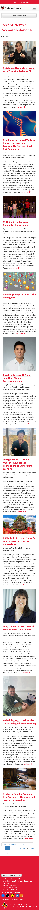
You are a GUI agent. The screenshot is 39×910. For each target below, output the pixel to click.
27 (16, 848)
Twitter (7, 895)
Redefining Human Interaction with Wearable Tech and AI (19, 69)
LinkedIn (17, 895)
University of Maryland (19, 2)
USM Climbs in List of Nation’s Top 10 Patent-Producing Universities (19, 541)
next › (33, 848)
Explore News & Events (19, 16)
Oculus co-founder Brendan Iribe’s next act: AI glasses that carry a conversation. (19, 797)
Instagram (12, 895)
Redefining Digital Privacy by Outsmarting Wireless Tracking (19, 722)
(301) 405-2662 (15, 892)
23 (31, 844)
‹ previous (12, 844)
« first (5, 844)
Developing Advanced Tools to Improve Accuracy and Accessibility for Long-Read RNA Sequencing (19, 144)
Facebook (3, 895)
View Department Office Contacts (11, 875)
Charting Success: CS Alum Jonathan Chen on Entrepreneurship (17, 378)
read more (20, 107)
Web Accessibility (7, 899)
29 (24, 848)
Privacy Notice (18, 899)
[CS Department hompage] (20, 904)
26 (11, 848)
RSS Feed (22, 895)
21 (23, 844)
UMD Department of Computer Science (16, 7)
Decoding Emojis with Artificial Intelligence (19, 296)
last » (4, 852)
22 (27, 844)
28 (20, 848)
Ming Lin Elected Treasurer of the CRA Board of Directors (18, 628)
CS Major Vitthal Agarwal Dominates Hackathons (16, 223)
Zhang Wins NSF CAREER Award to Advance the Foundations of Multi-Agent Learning (17, 464)
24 (3, 848)
